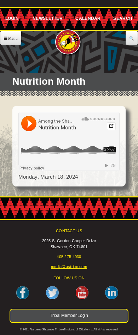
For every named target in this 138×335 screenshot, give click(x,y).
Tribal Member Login (11, 19)
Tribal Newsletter (47, 19)
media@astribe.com (69, 266)
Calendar (87, 19)
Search (123, 19)
